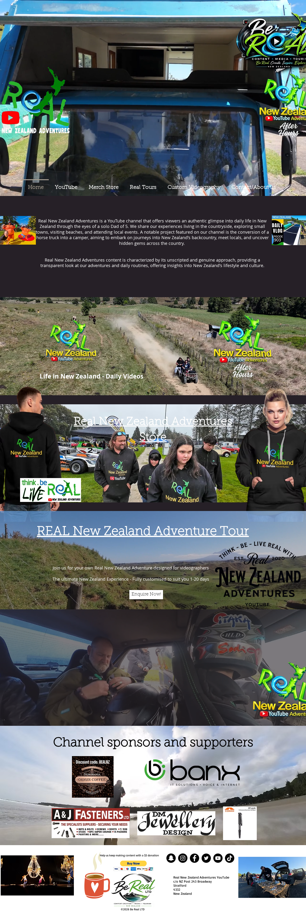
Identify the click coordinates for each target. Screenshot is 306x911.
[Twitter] (206, 858)
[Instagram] (182, 858)
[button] (133, 865)
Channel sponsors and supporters (153, 743)
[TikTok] (229, 858)
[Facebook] (194, 858)
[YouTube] (218, 858)
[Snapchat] (171, 858)
